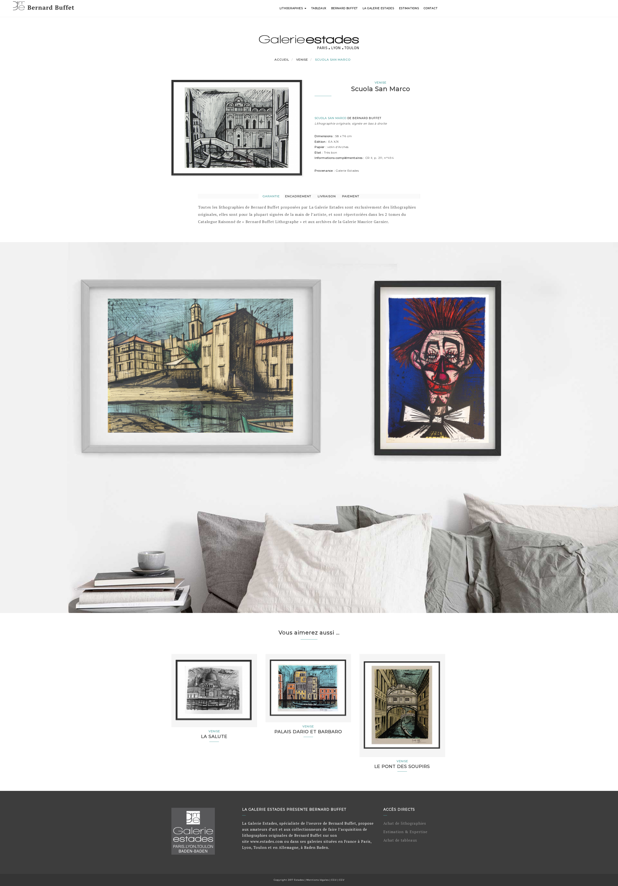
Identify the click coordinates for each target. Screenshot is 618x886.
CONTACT (430, 8)
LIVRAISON (327, 196)
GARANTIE (271, 196)
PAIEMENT (350, 196)
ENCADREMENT (298, 196)
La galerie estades (378, 8)
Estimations (409, 8)
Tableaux (319, 8)
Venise (302, 59)
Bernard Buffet (344, 8)
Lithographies (292, 8)
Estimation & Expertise (405, 831)
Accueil (281, 59)
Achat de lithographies (404, 823)
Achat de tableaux (400, 840)
